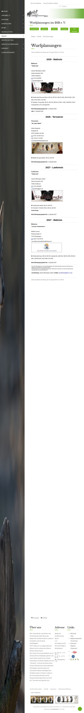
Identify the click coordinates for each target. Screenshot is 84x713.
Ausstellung (6, 23)
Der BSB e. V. (6, 15)
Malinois (54, 29)
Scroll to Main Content (50, 3)
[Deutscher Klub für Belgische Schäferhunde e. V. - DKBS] (74, 659)
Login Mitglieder (8, 52)
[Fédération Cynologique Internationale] (73, 656)
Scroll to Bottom (36, 3)
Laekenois (44, 29)
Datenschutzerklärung (64, 689)
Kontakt (5, 48)
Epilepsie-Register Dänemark (73, 645)
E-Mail (45, 618)
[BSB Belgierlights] (42, 699)
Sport (4, 28)
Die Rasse (5, 19)
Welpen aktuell (8, 40)
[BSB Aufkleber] (66, 699)
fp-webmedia (54, 709)
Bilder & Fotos (7, 32)
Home (5, 11)
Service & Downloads (10, 44)
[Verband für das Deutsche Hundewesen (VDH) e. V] (74, 651)
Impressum (53, 689)
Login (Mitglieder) (35, 692)
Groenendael (34, 29)
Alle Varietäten (74, 30)
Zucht (4, 36)
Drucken (36, 618)
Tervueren (64, 29)
